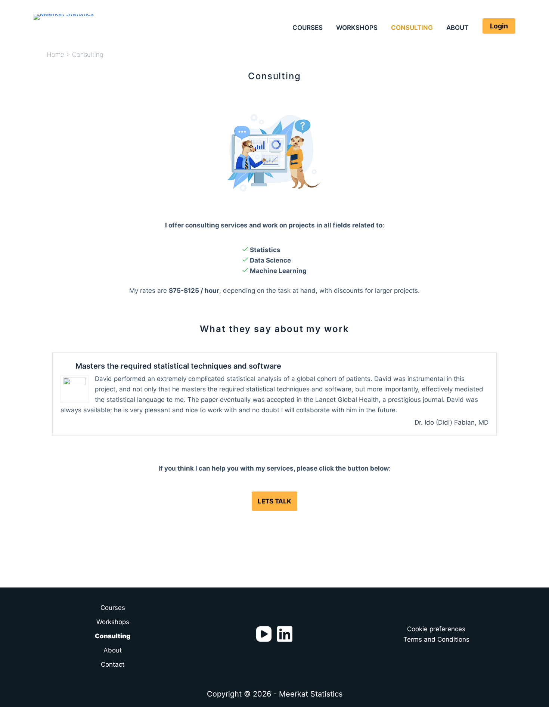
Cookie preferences (436, 629)
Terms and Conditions (436, 639)
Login (499, 26)
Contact (112, 664)
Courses (307, 27)
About (457, 27)
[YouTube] (264, 634)
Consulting (412, 27)
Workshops (357, 27)
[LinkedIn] (284, 634)
